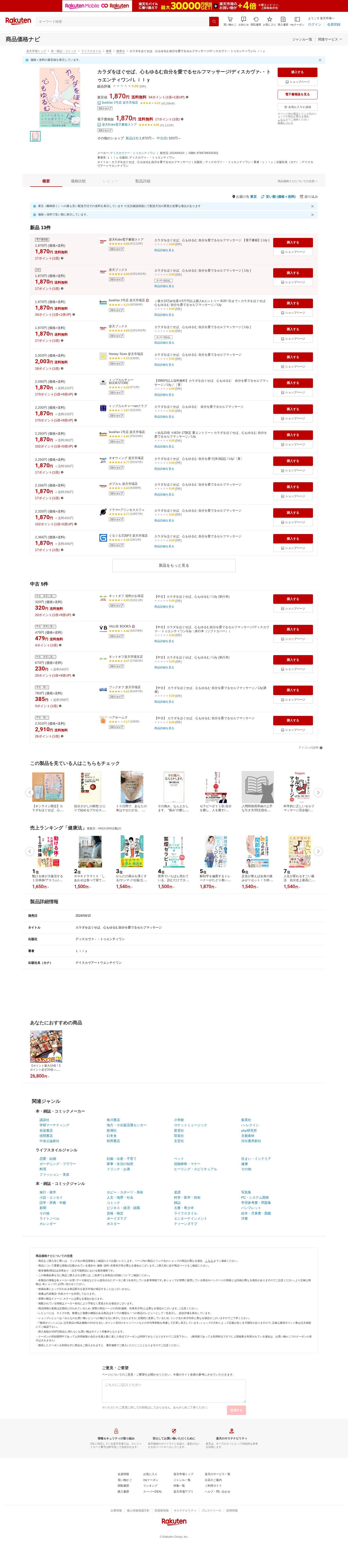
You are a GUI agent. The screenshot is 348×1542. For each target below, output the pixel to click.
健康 (109, 51)
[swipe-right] (318, 792)
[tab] (46, 181)
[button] (243, 21)
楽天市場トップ (36, 51)
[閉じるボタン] (321, 60)
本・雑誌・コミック (63, 51)
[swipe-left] (30, 792)
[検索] (214, 21)
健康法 (120, 51)
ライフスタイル (91, 51)
